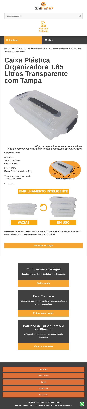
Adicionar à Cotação (43, 245)
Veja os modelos (43, 346)
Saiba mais (43, 283)
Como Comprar (43, 376)
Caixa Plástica (16, 49)
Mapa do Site (43, 388)
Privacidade (43, 395)
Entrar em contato (43, 313)
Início (6, 49)
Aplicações (43, 369)
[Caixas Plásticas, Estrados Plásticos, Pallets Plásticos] (43, 6)
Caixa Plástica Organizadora (35, 49)
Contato (43, 382)
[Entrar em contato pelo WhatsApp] (82, 404)
